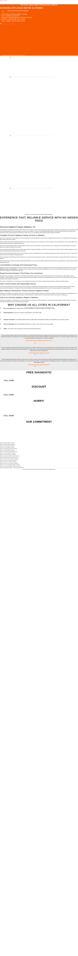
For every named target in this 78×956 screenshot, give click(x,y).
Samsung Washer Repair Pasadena (8, 800)
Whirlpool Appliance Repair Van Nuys (8, 901)
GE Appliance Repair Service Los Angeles (9, 886)
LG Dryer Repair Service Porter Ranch (8, 898)
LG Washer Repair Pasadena (6, 804)
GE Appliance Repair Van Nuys (7, 695)
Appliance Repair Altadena (6, 538)
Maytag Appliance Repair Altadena (8, 497)
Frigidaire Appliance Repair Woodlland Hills (10, 690)
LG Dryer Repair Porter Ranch (7, 734)
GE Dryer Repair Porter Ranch (7, 736)
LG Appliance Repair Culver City (7, 476)
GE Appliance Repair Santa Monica (8, 480)
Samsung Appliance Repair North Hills (9, 671)
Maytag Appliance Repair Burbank (8, 851)
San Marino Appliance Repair (6, 724)
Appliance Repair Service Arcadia (7, 911)
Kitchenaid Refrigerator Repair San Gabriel (10, 728)
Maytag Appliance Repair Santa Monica (9, 788)
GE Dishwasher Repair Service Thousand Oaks (10, 920)
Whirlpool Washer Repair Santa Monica (9, 750)
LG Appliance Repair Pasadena (7, 478)
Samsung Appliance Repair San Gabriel (9, 636)
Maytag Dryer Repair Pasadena (7, 563)
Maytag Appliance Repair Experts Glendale (10, 704)
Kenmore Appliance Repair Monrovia (8, 784)
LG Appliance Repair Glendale (7, 620)
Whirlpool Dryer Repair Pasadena (7, 763)
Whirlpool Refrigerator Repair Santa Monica (10, 766)
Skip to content (3, 0)
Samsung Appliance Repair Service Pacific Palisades (12, 885)
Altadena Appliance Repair (6, 799)
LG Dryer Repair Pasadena (6, 733)
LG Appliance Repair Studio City (7, 682)
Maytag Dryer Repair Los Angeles (7, 720)
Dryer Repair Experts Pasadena (7, 709)
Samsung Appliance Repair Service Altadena (10, 907)
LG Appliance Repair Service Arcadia (8, 915)
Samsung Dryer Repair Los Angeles (8, 721)
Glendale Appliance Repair (6, 861)
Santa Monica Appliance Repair (7, 809)
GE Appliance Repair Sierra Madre (8, 746)
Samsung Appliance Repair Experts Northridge (11, 699)
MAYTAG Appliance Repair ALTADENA (9, 515)
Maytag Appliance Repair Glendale (8, 626)
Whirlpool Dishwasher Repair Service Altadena (10, 921)
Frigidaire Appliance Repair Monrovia (8, 806)
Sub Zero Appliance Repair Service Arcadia (10, 910)
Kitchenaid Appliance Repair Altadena (8, 569)
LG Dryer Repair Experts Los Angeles (8, 708)
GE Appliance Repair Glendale (7, 622)
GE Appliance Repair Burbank (7, 623)
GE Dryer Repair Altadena (6, 553)
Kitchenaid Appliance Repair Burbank (8, 492)
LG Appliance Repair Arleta (6, 607)
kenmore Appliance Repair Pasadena (8, 528)
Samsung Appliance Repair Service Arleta (9, 905)
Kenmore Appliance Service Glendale (8, 652)
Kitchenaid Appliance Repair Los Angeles (9, 832)
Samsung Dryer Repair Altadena (7, 594)
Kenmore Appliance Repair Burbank (8, 850)
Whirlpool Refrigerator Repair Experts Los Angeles (11, 714)
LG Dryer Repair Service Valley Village (9, 894)
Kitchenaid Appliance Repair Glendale (8, 625)
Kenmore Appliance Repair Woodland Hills (9, 844)
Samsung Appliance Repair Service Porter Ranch (11, 882)
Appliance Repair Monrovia (6, 775)
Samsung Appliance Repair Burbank (8, 611)
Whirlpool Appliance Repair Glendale (8, 864)
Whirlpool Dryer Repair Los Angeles (8, 759)
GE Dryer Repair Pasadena (6, 514)
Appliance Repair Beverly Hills (7, 785)
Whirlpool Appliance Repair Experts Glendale (10, 706)
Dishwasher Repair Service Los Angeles (9, 917)
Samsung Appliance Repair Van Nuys (8, 902)
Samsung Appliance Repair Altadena (8, 546)
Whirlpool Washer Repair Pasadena (8, 752)
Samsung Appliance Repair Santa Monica (9, 771)
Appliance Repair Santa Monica (7, 815)
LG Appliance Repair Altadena (7, 544)
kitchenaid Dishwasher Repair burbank (9, 540)
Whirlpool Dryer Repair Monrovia (7, 761)
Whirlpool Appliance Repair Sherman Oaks (9, 642)
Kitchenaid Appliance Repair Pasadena (9, 495)
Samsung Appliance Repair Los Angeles (9, 769)
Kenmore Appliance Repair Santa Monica (9, 774)
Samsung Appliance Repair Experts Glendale (10, 705)
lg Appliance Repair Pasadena (7, 518)
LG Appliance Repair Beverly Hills (7, 955)
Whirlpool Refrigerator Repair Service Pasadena (11, 879)
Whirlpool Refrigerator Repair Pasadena (9, 768)
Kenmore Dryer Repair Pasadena (7, 578)
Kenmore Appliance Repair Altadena (8, 499)
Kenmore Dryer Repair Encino (7, 924)
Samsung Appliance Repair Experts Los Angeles (11, 701)
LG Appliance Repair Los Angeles (7, 474)
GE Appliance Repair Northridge (7, 692)
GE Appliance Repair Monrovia (7, 744)
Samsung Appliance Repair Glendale (8, 825)
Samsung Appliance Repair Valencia (8, 942)
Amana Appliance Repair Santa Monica (9, 796)
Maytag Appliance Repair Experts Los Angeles (10, 702)
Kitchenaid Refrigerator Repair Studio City (9, 730)
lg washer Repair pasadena (6, 505)
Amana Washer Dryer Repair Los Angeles (9, 483)
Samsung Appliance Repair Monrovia (8, 793)
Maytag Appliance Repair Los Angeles (8, 837)
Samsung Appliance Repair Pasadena (8, 524)
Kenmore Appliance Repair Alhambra (8, 487)
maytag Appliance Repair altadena (8, 516)
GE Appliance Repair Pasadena (7, 493)
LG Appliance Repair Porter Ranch (8, 666)
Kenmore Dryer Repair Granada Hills (8, 923)
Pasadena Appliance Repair (6, 797)
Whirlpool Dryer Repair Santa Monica (8, 762)
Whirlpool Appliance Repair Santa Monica (9, 644)
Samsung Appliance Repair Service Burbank (10, 908)
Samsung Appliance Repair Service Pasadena (10, 883)
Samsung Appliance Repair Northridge (9, 668)
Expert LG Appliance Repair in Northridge (9, 698)
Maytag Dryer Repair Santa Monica (8, 753)
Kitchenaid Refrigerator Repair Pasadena (9, 731)
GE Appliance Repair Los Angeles (7, 486)
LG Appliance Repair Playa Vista (7, 873)
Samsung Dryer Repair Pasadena (7, 525)
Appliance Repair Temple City (7, 780)
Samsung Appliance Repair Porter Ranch (9, 673)
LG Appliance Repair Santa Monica (8, 471)
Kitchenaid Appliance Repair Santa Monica (10, 834)
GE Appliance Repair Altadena (7, 541)
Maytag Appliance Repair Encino (7, 822)
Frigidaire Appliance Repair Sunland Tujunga (10, 687)
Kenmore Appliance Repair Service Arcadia (10, 913)
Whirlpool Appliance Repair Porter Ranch (9, 641)
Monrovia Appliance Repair (6, 790)
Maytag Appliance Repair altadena (8, 535)
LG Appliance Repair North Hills (7, 674)
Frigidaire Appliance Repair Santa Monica (9, 777)
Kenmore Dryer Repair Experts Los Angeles (10, 712)
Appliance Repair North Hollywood (8, 781)
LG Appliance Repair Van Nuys (7, 899)
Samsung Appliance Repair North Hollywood (10, 939)
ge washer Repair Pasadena (6, 511)
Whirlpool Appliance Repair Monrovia (8, 791)
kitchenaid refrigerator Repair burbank (9, 534)
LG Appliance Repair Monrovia (7, 747)
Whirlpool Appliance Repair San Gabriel (9, 638)
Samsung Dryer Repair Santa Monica (8, 756)
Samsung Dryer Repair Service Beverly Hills (10, 895)
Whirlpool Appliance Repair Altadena (8, 543)
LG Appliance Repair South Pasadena (8, 683)
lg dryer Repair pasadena (6, 503)
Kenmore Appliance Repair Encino (8, 845)
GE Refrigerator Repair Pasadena (7, 948)
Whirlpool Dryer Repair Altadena (7, 585)
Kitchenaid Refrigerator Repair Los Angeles (10, 727)
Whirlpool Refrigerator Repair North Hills (9, 765)
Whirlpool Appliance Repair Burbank (8, 554)
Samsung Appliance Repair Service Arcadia (10, 914)
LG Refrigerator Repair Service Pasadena (9, 877)
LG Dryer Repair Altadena (6, 566)
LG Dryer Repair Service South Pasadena (9, 896)
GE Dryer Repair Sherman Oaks (7, 737)
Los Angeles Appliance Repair (7, 820)
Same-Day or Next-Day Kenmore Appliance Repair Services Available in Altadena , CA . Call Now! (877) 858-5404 (39, 2)
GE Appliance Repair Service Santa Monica (10, 891)
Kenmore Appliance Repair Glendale (8, 628)
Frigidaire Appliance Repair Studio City (9, 689)
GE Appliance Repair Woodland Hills (8, 743)
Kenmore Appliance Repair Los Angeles (9, 489)
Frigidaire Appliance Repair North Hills (9, 686)
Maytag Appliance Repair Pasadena (8, 560)
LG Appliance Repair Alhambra (7, 490)
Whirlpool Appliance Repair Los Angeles (9, 639)
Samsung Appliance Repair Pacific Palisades (10, 927)
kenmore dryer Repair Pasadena (7, 531)
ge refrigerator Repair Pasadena (7, 512)
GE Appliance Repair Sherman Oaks (8, 696)
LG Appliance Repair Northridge (7, 663)
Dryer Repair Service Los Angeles (7, 892)
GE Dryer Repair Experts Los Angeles (8, 711)
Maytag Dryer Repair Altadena (7, 537)
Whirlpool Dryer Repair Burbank (7, 557)
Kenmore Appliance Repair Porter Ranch (9, 658)
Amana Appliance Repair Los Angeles (8, 823)
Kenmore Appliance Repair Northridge (8, 661)
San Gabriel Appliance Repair (6, 633)
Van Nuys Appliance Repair (6, 829)
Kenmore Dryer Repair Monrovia (7, 740)
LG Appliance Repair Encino (6, 616)
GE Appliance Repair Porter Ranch (8, 693)
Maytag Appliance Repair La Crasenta (8, 839)
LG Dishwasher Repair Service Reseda (8, 918)
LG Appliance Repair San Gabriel (7, 635)
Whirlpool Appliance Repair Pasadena (8, 500)
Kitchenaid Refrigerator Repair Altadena (9, 572)
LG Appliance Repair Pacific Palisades (8, 934)
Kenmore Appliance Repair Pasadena (8, 660)
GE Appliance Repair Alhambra (7, 484)
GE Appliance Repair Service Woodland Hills (10, 888)
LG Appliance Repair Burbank (6, 651)
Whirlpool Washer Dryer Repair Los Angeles (10, 481)
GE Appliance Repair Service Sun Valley (9, 889)
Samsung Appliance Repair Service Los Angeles (11, 880)
